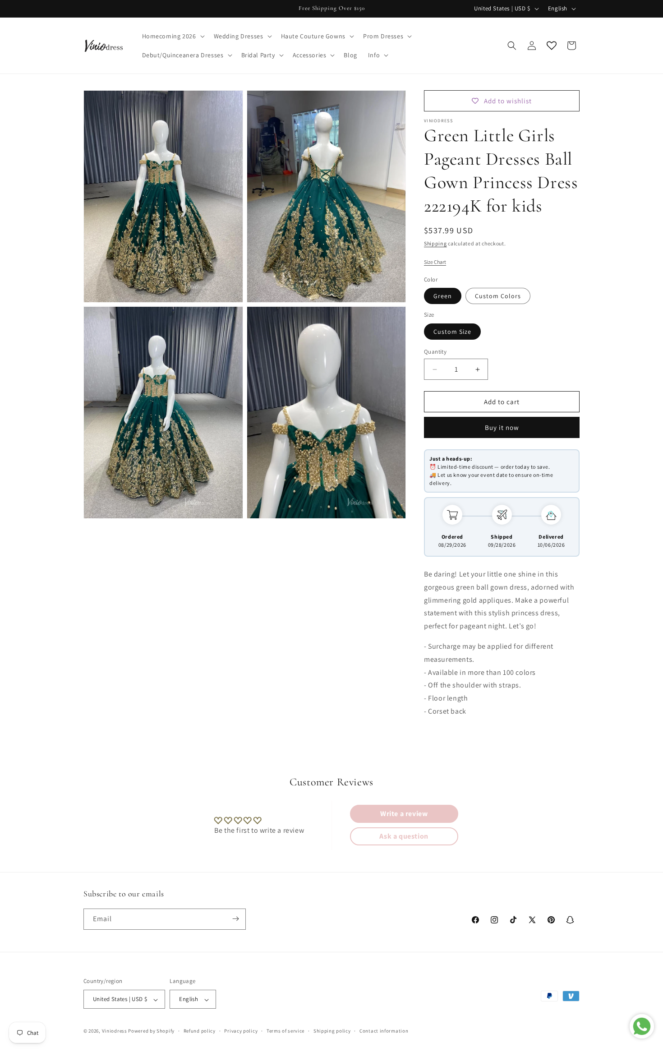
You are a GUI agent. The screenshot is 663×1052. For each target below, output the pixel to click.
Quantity (435, 351)
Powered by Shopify (151, 1031)
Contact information (383, 1031)
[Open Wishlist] (552, 45)
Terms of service (285, 1031)
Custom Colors (498, 296)
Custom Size (452, 332)
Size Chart (435, 261)
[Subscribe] (235, 918)
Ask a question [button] (403, 836)
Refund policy (200, 1031)
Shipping (435, 243)
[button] (172, 36)
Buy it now (502, 427)
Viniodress (114, 1031)
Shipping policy (332, 1031)
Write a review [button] (404, 813)
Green (442, 296)
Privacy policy (241, 1031)
